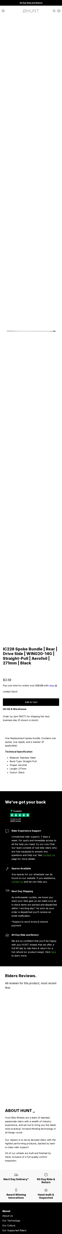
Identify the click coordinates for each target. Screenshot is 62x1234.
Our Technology (11, 1220)
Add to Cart (31, 702)
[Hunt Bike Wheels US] (31, 10)
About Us (7, 1215)
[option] (31, 330)
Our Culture (8, 1225)
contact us (17, 881)
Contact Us (49, 855)
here (53, 952)
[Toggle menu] (3, 11)
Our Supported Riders (14, 1230)
